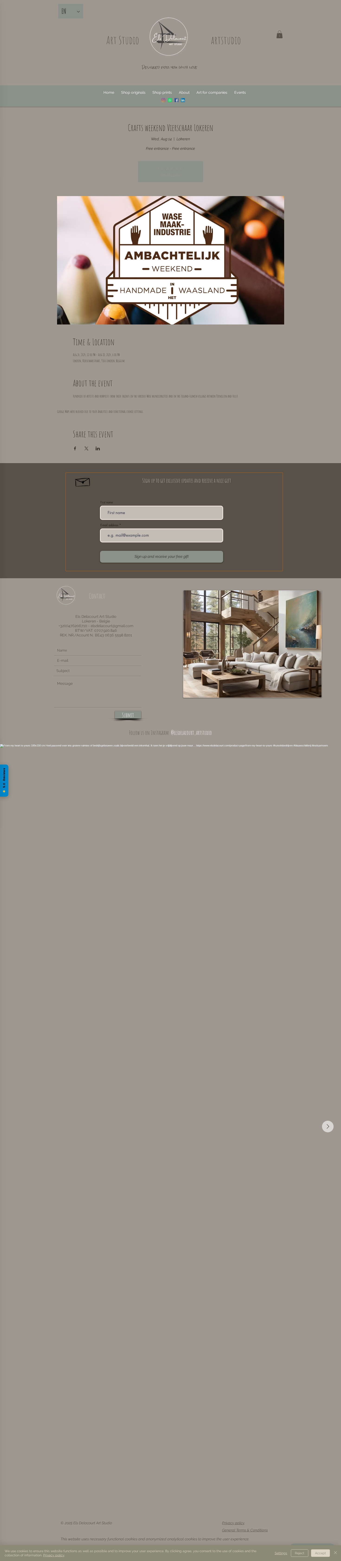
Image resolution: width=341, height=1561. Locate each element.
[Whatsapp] (170, 100)
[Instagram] (163, 100)
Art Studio (122, 40)
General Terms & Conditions (245, 1530)
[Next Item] (328, 1126)
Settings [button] (281, 1553)
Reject (299, 1553)
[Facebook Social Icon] (176, 100)
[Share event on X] (86, 448)
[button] (279, 34)
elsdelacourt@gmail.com (112, 626)
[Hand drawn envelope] (83, 481)
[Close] (335, 1553)
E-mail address (109, 525)
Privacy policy (233, 1523)
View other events (170, 174)
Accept (320, 1553)
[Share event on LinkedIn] (98, 448)
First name (106, 502)
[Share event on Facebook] (75, 448)
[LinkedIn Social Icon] (183, 100)
